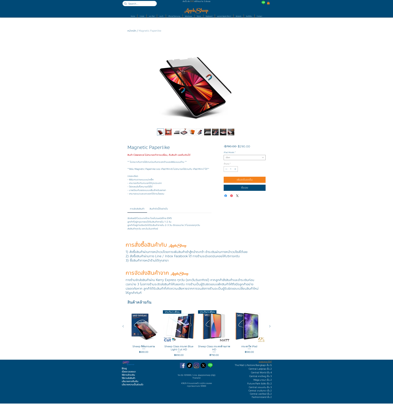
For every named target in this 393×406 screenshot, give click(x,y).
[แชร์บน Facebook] (226, 196)
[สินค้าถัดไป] (270, 326)
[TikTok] (189, 365)
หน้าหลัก (131, 31)
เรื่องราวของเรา (129, 371)
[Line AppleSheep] (210, 365)
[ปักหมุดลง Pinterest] (231, 196)
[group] (196, 333)
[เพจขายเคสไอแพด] (182, 365)
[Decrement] (226, 169)
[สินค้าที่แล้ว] (123, 326)
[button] (268, 2)
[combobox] (245, 157)
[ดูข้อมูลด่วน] (144, 326)
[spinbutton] (231, 169)
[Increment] (235, 169)
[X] (203, 365)
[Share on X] (237, 196)
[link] (137, 209)
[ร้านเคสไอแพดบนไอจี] (196, 365)
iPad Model (230, 152)
